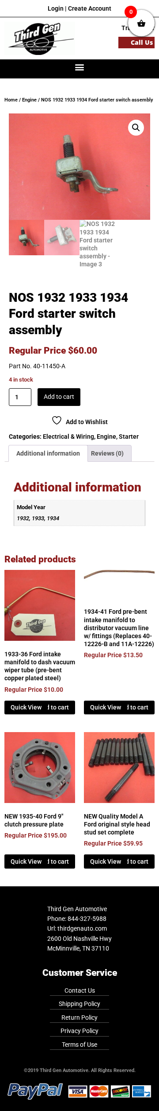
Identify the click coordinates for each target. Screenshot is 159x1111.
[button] (79, 66)
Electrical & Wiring (68, 436)
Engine (29, 100)
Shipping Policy (79, 1003)
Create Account (89, 8)
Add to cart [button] (53, 707)
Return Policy (79, 1017)
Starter (129, 436)
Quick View (26, 707)
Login (56, 8)
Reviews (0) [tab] (107, 453)
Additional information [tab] (48, 453)
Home (11, 100)
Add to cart (59, 396)
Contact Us (79, 990)
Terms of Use (79, 1044)
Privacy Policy (79, 1030)
